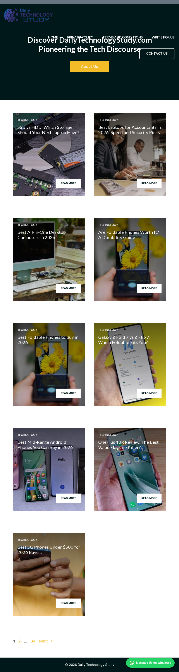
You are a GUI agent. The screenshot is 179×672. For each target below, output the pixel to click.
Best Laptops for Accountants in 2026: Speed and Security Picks (129, 129)
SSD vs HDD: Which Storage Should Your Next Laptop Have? (48, 129)
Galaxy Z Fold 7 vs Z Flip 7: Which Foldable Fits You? (124, 339)
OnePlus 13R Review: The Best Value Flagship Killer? (128, 444)
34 (33, 641)
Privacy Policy (80, 37)
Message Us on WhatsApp (153, 662)
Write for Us (163, 37)
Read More (68, 183)
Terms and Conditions (122, 37)
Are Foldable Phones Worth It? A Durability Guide (128, 234)
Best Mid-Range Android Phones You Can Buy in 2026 (45, 444)
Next (46, 641)
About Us (89, 66)
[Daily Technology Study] (28, 15)
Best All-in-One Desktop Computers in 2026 (41, 234)
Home (53, 37)
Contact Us (156, 53)
